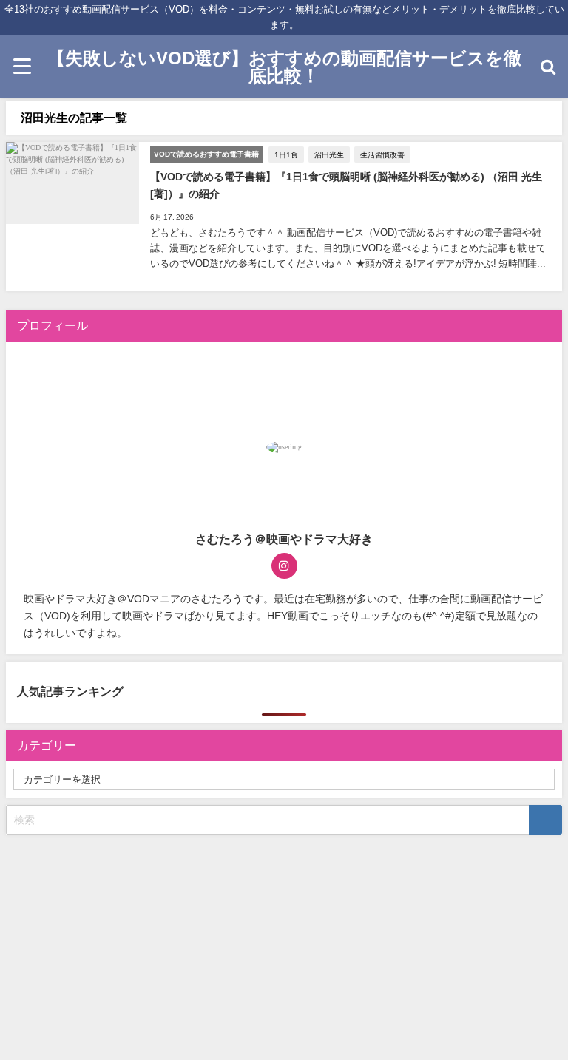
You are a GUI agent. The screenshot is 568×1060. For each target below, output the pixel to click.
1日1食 (286, 154)
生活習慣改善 (382, 154)
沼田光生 (329, 154)
